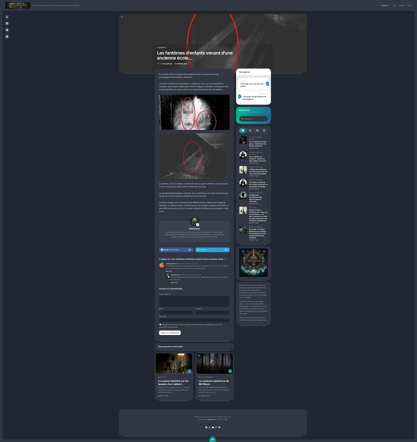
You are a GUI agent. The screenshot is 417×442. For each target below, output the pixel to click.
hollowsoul (166, 64)
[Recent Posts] (242, 130)
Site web (162, 316)
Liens (395, 5)
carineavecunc (171, 263)
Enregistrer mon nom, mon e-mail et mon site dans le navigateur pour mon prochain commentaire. (190, 326)
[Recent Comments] (257, 130)
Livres (409, 5)
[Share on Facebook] (7, 23)
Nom (161, 309)
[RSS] (216, 428)
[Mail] (219, 428)
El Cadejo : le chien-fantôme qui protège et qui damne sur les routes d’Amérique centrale (257, 233)
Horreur (201, 377)
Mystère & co (253, 154)
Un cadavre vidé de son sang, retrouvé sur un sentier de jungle (258, 184)
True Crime (259, 167)
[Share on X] (7, 17)
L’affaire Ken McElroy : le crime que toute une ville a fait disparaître (258, 171)
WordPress (212, 419)
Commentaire (165, 294)
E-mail (199, 309)
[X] (210, 428)
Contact (402, 5)
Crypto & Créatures (255, 137)
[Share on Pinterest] (7, 30)
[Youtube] (213, 428)
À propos (384, 5)
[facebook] (206, 428)
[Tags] (264, 130)
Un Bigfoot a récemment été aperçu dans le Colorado (255, 198)
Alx (226, 419)
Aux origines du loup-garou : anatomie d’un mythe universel (258, 144)
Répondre (169, 271)
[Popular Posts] (249, 130)
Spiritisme (162, 47)
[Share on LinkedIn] (7, 36)
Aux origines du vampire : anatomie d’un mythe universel (257, 159)
